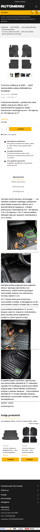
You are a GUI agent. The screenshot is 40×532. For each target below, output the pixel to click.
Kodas (3, 97)
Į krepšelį (20, 129)
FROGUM (14, 94)
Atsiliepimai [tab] (18, 191)
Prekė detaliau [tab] (18, 182)
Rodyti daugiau (34, 423)
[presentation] (1, 444)
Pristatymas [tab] (18, 186)
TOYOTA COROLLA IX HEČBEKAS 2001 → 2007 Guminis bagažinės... (10, 450)
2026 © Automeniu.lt (20, 525)
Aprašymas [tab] (18, 177)
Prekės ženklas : (6, 94)
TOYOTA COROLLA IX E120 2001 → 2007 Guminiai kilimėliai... (28, 450)
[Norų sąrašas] (32, 12)
